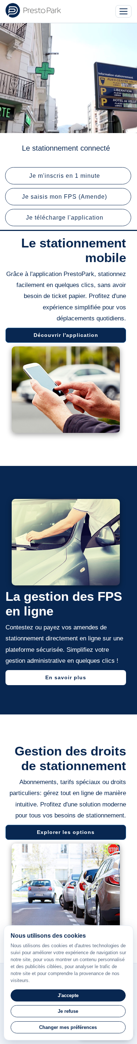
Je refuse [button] (68, 1011)
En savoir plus (65, 677)
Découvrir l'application (66, 335)
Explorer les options (66, 832)
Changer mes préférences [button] (68, 1027)
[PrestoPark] (33, 10)
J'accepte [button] (68, 995)
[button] (68, 175)
